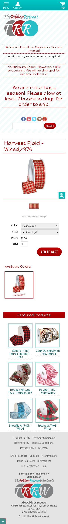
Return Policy (21, 442)
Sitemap (43, 448)
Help (44, 466)
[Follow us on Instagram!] (39, 119)
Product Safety (21, 438)
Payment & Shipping (44, 438)
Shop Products (18, 455)
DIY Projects (44, 460)
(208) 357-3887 (38, 511)
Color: (14, 225)
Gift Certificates (30, 466)
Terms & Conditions (43, 442)
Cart (62, 8)
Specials (34, 455)
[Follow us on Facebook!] (23, 119)
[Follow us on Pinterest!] (28, 119)
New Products (50, 455)
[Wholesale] (34, 488)
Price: (14, 238)
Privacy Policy (28, 448)
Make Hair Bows (26, 460)
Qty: (15, 243)
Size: (15, 231)
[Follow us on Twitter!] (34, 119)
